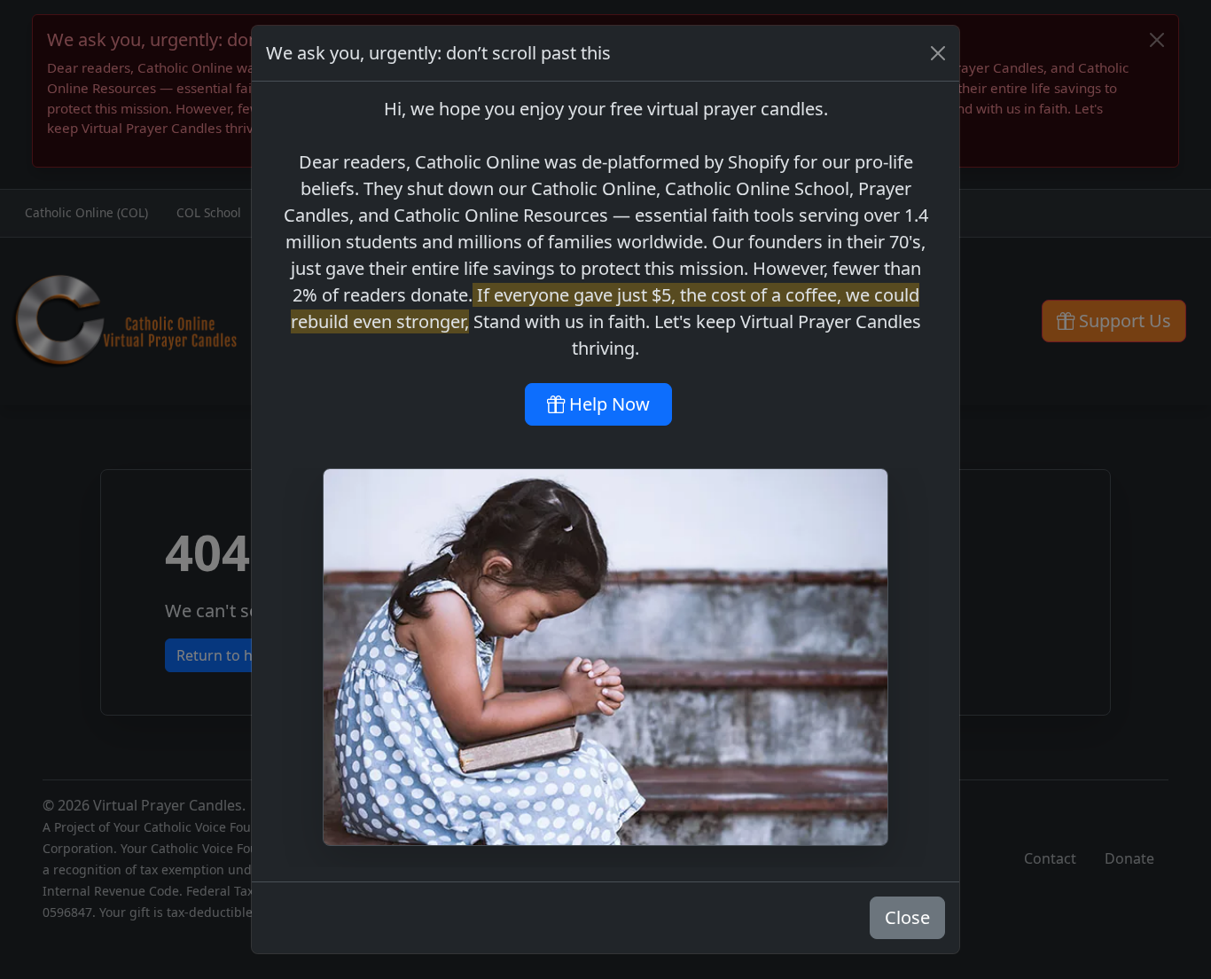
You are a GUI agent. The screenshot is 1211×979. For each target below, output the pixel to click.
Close (907, 917)
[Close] (938, 53)
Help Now (607, 404)
